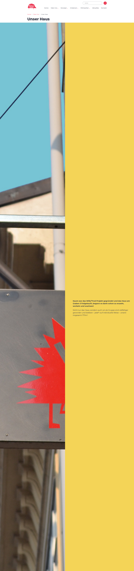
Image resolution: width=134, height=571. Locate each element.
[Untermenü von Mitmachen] (89, 8)
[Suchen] (105, 3)
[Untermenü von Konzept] (67, 8)
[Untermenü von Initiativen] (77, 8)
